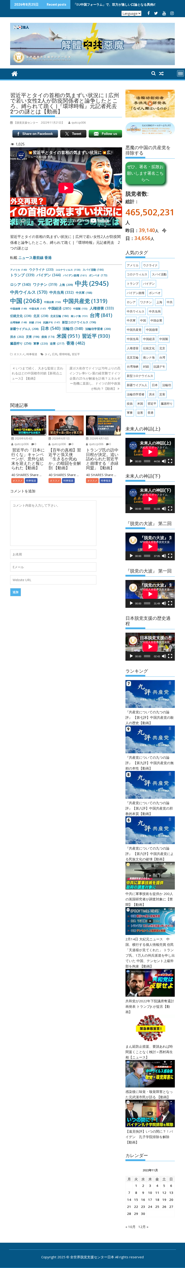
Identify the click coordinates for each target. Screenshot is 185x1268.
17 (150, 1199)
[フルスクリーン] (170, 461)
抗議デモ (51, 322)
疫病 (48, 336)
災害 (32, 337)
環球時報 (64, 354)
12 (164, 1192)
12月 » (143, 1226)
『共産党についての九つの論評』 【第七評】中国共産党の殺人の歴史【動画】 (149, 717)
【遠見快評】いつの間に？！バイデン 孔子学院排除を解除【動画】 (149, 1136)
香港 (75, 343)
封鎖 (35, 322)
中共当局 (61, 292)
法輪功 (72, 328)
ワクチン (45, 284)
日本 (50, 328)
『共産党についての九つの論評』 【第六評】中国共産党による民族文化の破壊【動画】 (149, 853)
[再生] (131, 461)
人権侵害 (102, 308)
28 (129, 1213)
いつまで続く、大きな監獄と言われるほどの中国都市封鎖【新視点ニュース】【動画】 (37, 373)
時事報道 (31, 354)
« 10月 (130, 1226)
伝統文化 (20, 316)
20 (171, 1199)
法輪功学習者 (98, 329)
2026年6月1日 (60, 438)
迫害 (57, 343)
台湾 (101, 315)
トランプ (22, 274)
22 (136, 1206)
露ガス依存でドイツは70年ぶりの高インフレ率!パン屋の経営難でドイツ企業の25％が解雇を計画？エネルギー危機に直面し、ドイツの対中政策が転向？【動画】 (94, 378)
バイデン (49, 274)
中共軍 (84, 293)
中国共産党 (85, 301)
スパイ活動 (93, 269)
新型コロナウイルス (79, 322)
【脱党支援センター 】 (39, 122)
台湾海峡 (18, 322)
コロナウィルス (68, 269)
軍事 (40, 343)
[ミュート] (164, 461)
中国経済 (59, 308)
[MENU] (180, 73)
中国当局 (37, 308)
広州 (54, 354)
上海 (66, 285)
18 (157, 1199)
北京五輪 (59, 316)
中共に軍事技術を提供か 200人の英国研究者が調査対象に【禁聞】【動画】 (149, 899)
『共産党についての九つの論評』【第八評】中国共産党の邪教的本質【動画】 (149, 808)
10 (150, 1192)
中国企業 (52, 302)
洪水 (17, 337)
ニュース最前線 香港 (35, 257)
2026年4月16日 (99, 438)
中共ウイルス (28, 292)
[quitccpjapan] (15, 73)
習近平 (96, 335)
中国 (26, 300)
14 (129, 1199)
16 (143, 1199)
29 (136, 1213)
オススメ (19, 354)
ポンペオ (98, 275)
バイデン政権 (75, 275)
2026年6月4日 (23, 438)
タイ (47, 354)
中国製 (80, 308)
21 (129, 1206)
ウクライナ (41, 269)
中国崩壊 (18, 308)
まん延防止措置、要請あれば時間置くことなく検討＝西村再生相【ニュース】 (149, 1051)
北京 (40, 316)
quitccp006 (21, 444)
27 (171, 1206)
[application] (150, 452)
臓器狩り (20, 343)
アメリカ (18, 269)
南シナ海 (79, 316)
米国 (68, 335)
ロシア (20, 284)
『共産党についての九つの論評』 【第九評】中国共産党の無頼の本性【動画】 (149, 762)
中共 (92, 283)
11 (157, 1192)
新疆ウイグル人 (24, 329)
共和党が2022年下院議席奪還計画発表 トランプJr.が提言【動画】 (149, 1006)
